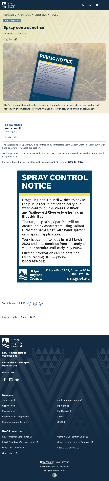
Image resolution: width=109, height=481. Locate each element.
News (53, 14)
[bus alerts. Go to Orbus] (90, 5)
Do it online (63, 405)
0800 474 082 (9, 365)
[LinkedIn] (11, 379)
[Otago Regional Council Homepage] (8, 4)
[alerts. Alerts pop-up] (97, 5)
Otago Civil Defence (12, 447)
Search (60, 416)
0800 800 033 (9, 355)
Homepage (8, 14)
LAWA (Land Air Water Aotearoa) (18, 442)
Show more (11, 137)
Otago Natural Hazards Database (73, 442)
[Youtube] (17, 379)
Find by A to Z (64, 411)
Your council (24, 14)
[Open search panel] (83, 5)
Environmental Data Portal (15, 436)
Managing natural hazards (15, 422)
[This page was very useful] (40, 303)
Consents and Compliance (15, 416)
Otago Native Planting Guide (71, 436)
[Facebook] (4, 379)
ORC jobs (62, 422)
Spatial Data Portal (66, 447)
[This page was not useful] (29, 303)
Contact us (8, 372)
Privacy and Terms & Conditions (54, 466)
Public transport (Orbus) (69, 400)
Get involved (8, 405)
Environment (8, 411)
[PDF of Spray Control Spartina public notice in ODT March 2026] (54, 226)
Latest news (41, 14)
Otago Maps (8, 453)
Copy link (8, 39)
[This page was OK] (35, 303)
